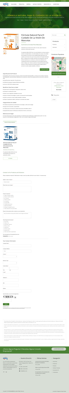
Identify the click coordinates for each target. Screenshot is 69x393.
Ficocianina (42, 339)
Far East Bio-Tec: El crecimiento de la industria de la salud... (42, 372)
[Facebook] (3, 372)
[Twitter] (4, 372)
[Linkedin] (6, 372)
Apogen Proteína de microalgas (55, 339)
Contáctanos (56, 4)
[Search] (65, 35)
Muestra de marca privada (33, 20)
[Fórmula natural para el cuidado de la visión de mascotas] (18, 48)
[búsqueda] (51, 1)
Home (18, 20)
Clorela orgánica (27, 339)
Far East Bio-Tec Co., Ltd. (13, 391)
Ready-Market (63, 391)
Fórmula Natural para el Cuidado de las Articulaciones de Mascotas (9, 145)
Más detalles (58, 89)
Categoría (22, 20)
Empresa (29, 4)
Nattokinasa (46, 339)
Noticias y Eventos (37, 4)
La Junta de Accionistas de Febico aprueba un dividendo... (42, 362)
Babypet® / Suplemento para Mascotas (45, 20)
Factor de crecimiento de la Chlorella (35, 339)
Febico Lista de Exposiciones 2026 (42, 367)
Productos (21, 4)
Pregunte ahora (45, 69)
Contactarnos (7, 340)
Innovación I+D (47, 4)
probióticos (49, 339)
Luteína (53, 99)
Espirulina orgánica (22, 339)
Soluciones (14, 4)
